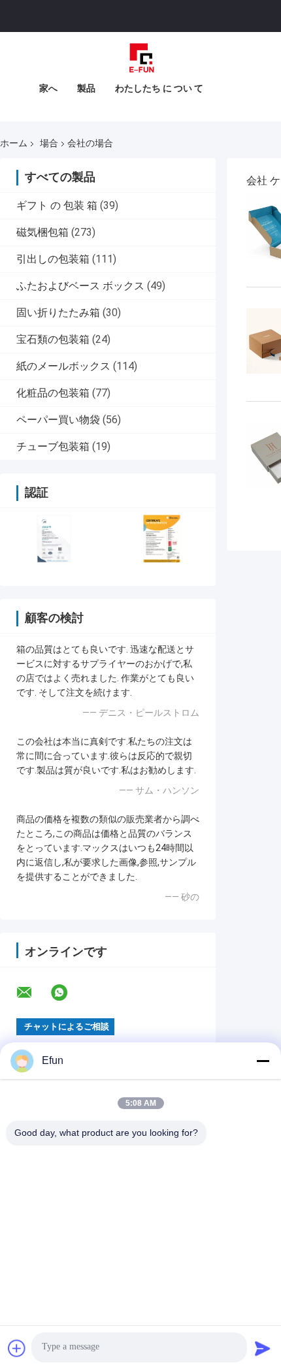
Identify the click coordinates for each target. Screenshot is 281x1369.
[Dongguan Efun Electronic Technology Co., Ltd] (140, 58)
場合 (49, 143)
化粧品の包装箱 (53, 393)
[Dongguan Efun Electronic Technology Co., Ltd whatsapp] (67, 992)
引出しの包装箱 (53, 259)
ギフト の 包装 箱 (56, 205)
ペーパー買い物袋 (58, 419)
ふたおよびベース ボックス (80, 286)
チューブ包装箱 (53, 446)
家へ (48, 88)
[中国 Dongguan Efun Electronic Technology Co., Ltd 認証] (54, 538)
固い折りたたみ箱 (58, 312)
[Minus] (263, 1061)
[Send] (262, 1348)
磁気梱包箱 (42, 232)
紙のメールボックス (63, 366)
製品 (86, 88)
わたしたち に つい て (159, 88)
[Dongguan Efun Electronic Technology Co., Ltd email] (32, 992)
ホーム (13, 143)
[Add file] (17, 1348)
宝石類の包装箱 (53, 339)
